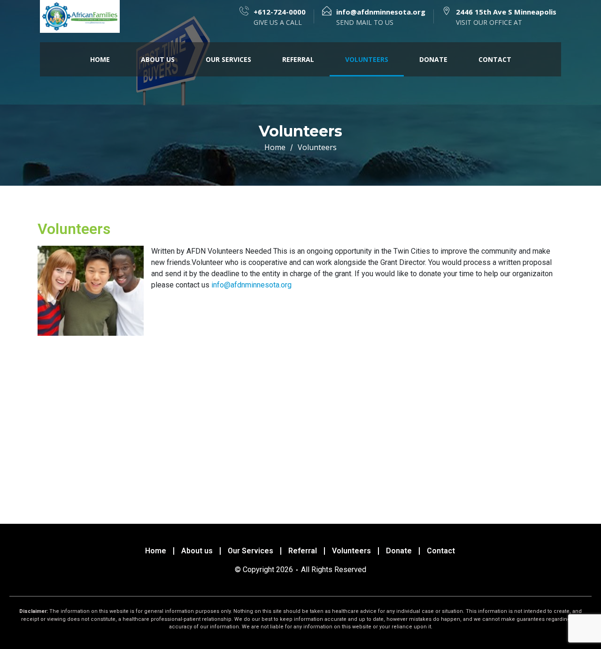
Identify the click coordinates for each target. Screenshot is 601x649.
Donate (433, 59)
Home (100, 59)
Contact (494, 59)
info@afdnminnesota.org (251, 284)
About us (158, 59)
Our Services (228, 59)
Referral (298, 59)
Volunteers (366, 59)
